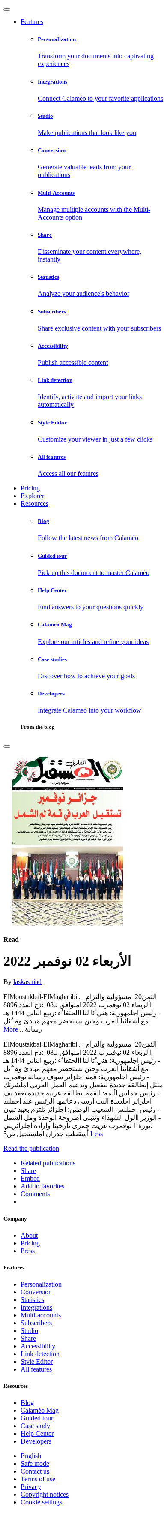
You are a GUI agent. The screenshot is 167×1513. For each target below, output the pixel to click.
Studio (29, 1330)
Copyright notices (45, 1494)
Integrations (36, 1307)
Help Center (37, 1433)
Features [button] (32, 21)
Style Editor (37, 1361)
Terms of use (38, 1479)
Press (28, 1250)
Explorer (32, 495)
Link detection (40, 1353)
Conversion (36, 1292)
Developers (36, 1441)
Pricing (30, 488)
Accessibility (38, 1346)
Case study (35, 1425)
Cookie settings (41, 1502)
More (10, 1029)
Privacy (31, 1486)
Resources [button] (34, 503)
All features (36, 1369)
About (29, 1235)
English (31, 1455)
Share (28, 1338)
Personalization (41, 1284)
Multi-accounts (41, 1315)
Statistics (32, 1299)
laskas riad (27, 981)
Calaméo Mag (40, 1410)
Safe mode (35, 1463)
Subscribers (36, 1323)
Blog (27, 1402)
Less (96, 1133)
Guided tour (37, 1418)
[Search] (6, 746)
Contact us (35, 1471)
